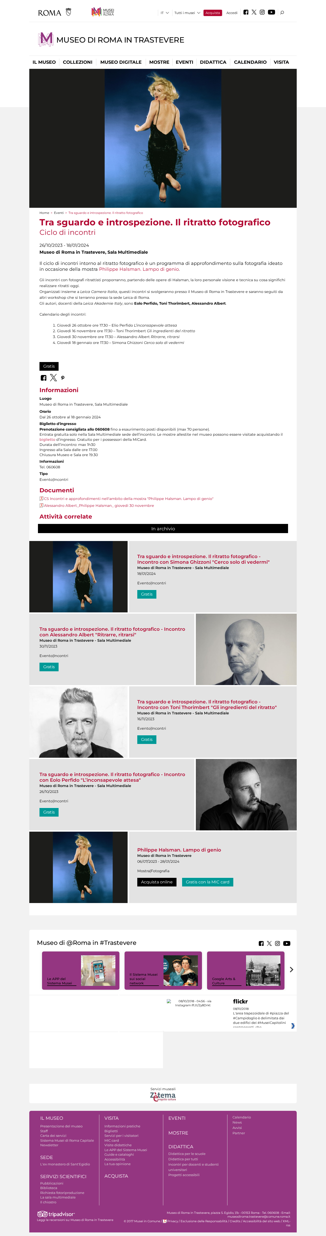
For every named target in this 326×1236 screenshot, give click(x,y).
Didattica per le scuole (187, 1154)
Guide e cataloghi (119, 1154)
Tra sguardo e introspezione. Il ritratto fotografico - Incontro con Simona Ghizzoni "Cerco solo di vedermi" (203, 559)
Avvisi (237, 1128)
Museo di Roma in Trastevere (120, 40)
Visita (281, 62)
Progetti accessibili (184, 1175)
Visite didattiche (118, 1145)
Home (44, 213)
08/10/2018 (261, 1018)
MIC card (111, 1140)
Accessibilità (114, 1159)
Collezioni (77, 62)
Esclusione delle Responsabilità (204, 1221)
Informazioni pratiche (122, 1126)
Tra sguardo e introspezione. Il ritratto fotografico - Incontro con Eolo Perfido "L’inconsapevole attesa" (112, 777)
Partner (239, 1133)
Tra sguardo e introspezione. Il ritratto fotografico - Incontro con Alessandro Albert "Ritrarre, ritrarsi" (112, 632)
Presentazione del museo (61, 1126)
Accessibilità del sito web (261, 1221)
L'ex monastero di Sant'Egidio (65, 1164)
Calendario (250, 62)
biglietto (47, 439)
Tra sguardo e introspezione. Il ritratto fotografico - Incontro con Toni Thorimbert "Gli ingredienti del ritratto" (207, 704)
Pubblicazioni (51, 1183)
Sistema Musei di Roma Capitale (67, 1140)
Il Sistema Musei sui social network (144, 978)
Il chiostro (48, 1202)
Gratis (49, 366)
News (237, 1122)
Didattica (213, 62)
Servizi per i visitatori (121, 1136)
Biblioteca (48, 1188)
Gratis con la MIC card (207, 882)
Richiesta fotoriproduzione (62, 1193)
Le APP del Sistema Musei (59, 981)
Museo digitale (121, 62)
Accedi (232, 13)
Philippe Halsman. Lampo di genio (139, 269)
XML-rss (286, 1223)
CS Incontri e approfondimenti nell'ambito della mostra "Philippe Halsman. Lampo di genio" (128, 498)
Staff (44, 1131)
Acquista (213, 13)
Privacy (172, 1221)
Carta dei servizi (53, 1136)
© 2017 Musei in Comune (142, 1221)
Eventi (184, 62)
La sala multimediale (58, 1197)
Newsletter (49, 1145)
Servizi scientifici (63, 1176)
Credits (235, 1221)
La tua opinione (117, 1164)
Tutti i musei (184, 13)
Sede (46, 1157)
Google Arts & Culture (223, 981)
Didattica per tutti (183, 1159)
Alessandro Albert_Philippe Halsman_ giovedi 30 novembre (99, 505)
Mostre (159, 62)
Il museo (44, 62)
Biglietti (111, 1131)
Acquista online (157, 882)
